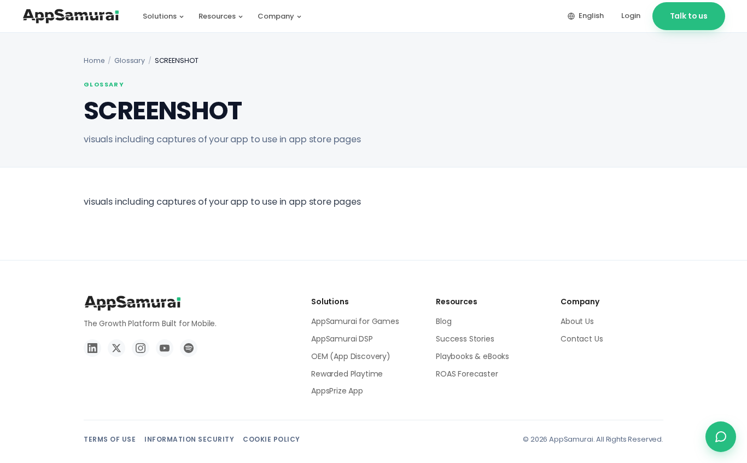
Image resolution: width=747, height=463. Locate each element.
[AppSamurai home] (71, 16)
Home (94, 60)
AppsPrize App (337, 390)
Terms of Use (110, 439)
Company (276, 16)
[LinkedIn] (92, 348)
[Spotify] (188, 348)
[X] (116, 348)
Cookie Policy (271, 439)
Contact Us (582, 338)
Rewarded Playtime (347, 373)
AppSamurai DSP (342, 338)
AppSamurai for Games (355, 321)
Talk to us (689, 15)
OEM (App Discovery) (350, 356)
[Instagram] (140, 348)
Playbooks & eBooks (472, 356)
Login (630, 15)
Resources (217, 16)
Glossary (129, 60)
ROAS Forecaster (467, 373)
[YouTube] (164, 348)
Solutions (160, 16)
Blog (443, 321)
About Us (577, 321)
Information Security (189, 439)
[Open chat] (720, 436)
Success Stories (465, 338)
